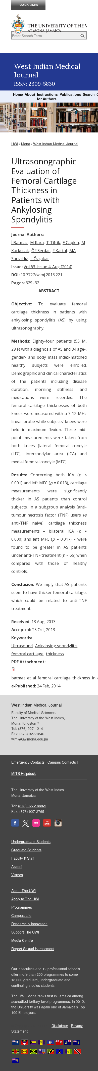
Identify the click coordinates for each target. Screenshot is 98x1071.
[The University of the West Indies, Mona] (49, 24)
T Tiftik (53, 242)
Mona (25, 143)
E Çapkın (71, 242)
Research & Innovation (29, 923)
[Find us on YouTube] (47, 825)
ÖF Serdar (40, 250)
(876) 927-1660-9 (32, 805)
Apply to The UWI (25, 898)
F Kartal (60, 250)
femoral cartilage (27, 654)
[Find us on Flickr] (36, 825)
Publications (70, 94)
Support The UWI (25, 932)
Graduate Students (26, 849)
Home (18, 94)
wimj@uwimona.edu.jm (29, 738)
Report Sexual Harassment (32, 948)
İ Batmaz (19, 242)
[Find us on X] (25, 825)
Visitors (17, 874)
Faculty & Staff (22, 858)
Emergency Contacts (27, 762)
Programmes (21, 907)
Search (89, 94)
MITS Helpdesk (23, 773)
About (30, 94)
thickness (55, 654)
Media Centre (22, 940)
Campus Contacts (61, 762)
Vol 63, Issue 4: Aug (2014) (48, 266)
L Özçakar (39, 258)
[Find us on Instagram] (58, 825)
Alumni (16, 866)
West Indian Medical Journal (55, 143)
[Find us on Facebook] (15, 825)
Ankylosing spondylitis (56, 645)
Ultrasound (22, 645)
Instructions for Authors (47, 96)
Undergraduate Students (31, 841)
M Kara (37, 242)
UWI (14, 143)
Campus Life (21, 915)
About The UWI (23, 890)
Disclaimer (60, 1025)
